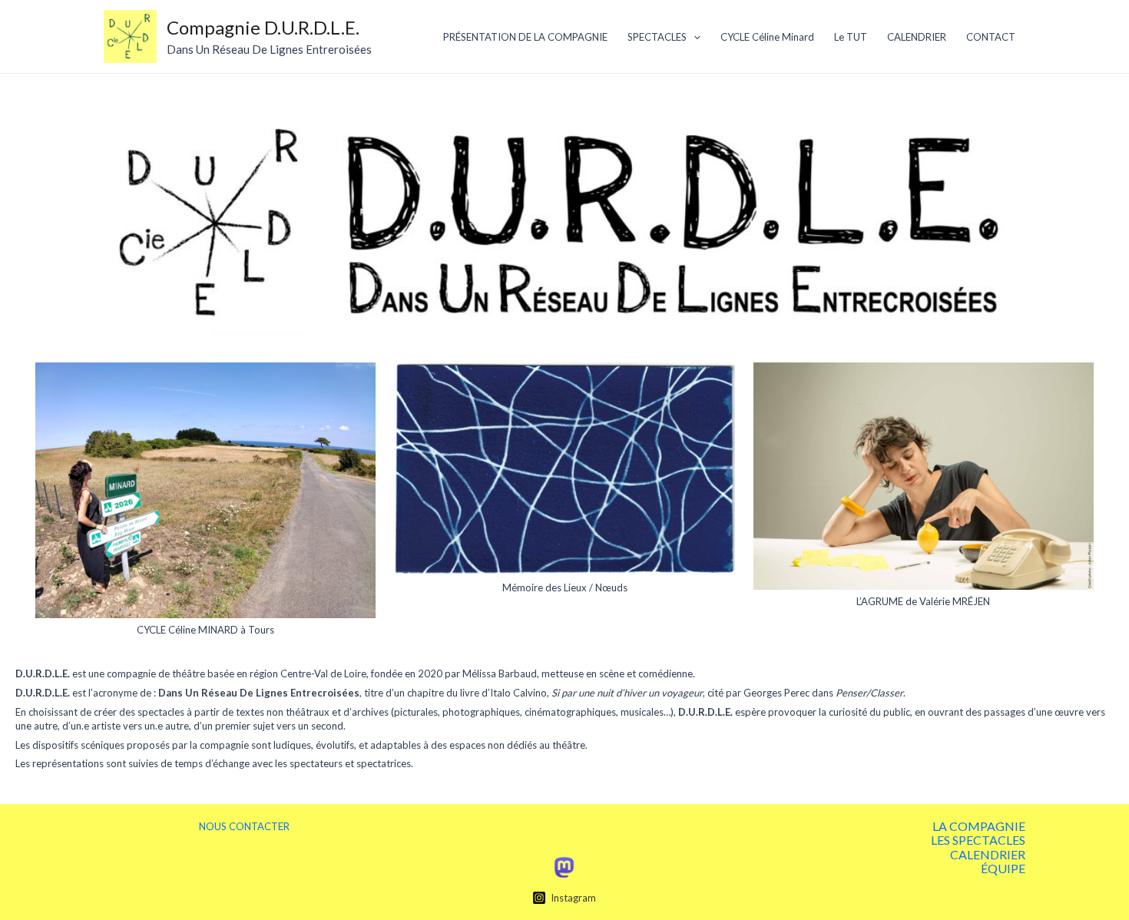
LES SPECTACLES (978, 840)
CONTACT (990, 37)
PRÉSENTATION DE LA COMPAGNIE (525, 37)
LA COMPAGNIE (978, 826)
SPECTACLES (657, 37)
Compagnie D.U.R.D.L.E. (263, 27)
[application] (693, 37)
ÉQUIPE (1003, 868)
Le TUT (850, 37)
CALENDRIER (916, 37)
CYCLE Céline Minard (767, 37)
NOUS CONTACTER (244, 826)
